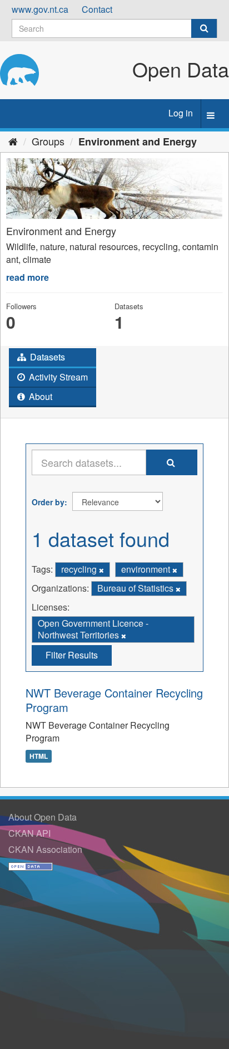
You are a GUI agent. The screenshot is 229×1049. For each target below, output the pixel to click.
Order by (48, 502)
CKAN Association (45, 849)
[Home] (13, 141)
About (39, 396)
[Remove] (101, 569)
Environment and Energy (137, 141)
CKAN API (29, 833)
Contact (97, 9)
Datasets (46, 356)
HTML (38, 756)
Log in (180, 112)
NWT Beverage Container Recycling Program (114, 700)
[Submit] (204, 28)
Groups (48, 141)
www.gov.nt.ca (40, 9)
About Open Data (42, 817)
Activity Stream (57, 376)
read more (27, 277)
